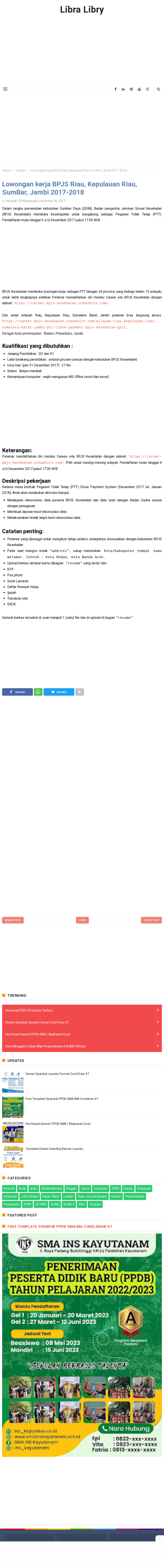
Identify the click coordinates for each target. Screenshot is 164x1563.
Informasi (10, 1196)
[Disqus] (82, 855)
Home (82, 920)
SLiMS (55, 1204)
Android (9, 1188)
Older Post (151, 920)
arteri (33, 1188)
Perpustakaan (134, 1196)
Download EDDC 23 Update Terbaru (29, 1010)
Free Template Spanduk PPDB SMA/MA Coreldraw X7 (62, 1099)
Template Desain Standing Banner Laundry (54, 1148)
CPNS (115, 1188)
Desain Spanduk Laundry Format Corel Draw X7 (37, 1022)
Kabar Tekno (50, 1196)
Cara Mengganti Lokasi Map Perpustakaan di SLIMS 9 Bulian (45, 1046)
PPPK (27, 1204)
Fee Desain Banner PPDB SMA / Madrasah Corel (37, 1034)
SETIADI (40, 1204)
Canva (85, 1188)
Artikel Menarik (52, 1188)
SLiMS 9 (68, 1204)
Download (144, 1188)
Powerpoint (11, 1204)
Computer (100, 1188)
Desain (128, 1188)
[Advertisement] (82, 49)
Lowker (68, 1196)
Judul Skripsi (29, 1196)
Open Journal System (92, 1196)
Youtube (95, 1204)
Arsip (22, 1188)
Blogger (71, 1188)
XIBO (82, 1204)
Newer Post (13, 920)
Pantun (116, 1196)
